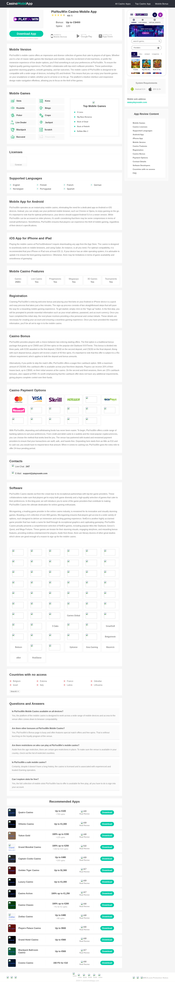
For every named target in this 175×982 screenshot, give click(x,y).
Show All (14, 691)
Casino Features (140, 146)
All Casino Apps (123, 3)
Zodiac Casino (25, 916)
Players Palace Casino (29, 928)
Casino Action (25, 893)
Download (107, 812)
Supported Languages (142, 131)
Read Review (84, 814)
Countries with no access (144, 169)
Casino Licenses (140, 127)
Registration (138, 150)
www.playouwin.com (137, 102)
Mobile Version (139, 142)
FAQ (134, 173)
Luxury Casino (25, 882)
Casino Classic (25, 905)
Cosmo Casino (25, 963)
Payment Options (140, 158)
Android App (138, 134)
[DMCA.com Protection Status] (154, 977)
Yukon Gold (24, 835)
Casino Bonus (139, 154)
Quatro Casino (25, 812)
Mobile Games (139, 123)
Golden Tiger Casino (28, 870)
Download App (26, 33)
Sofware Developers (141, 165)
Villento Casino (26, 824)
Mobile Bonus (161, 3)
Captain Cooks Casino (29, 859)
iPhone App (138, 138)
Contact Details (139, 161)
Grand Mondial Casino (29, 847)
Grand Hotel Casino (28, 940)
